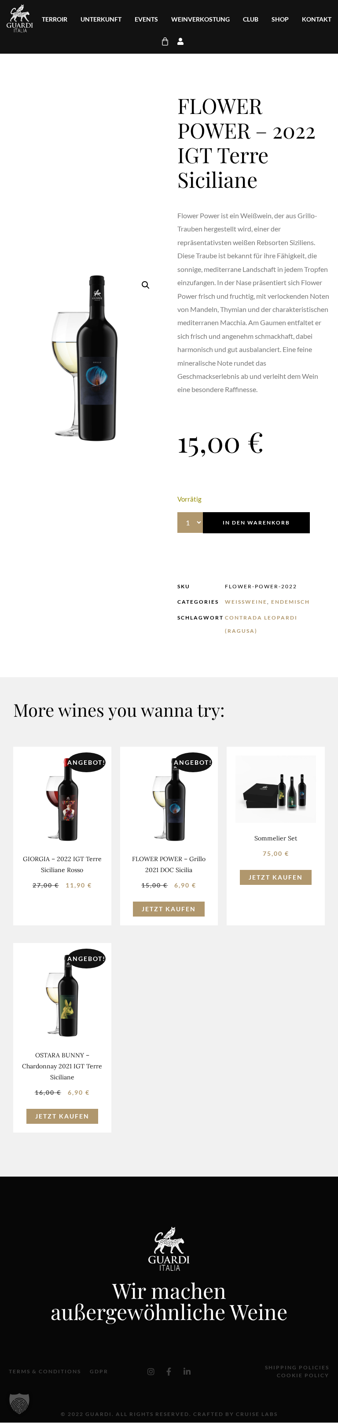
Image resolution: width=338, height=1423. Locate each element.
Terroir (54, 19)
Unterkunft (101, 19)
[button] (146, 285)
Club (250, 19)
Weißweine (246, 601)
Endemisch (290, 601)
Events (146, 19)
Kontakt (316, 19)
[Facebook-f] (169, 1371)
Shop (280, 19)
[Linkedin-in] (187, 1371)
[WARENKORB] (165, 41)
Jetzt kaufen (169, 909)
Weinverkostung (200, 19)
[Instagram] (151, 1371)
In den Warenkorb (256, 522)
